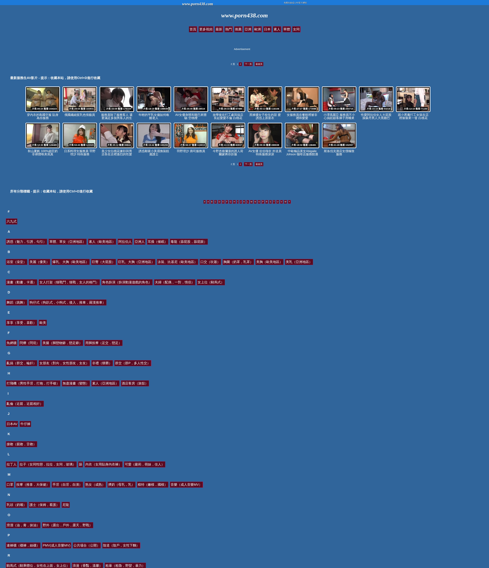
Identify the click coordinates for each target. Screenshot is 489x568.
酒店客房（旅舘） (135, 383)
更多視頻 (206, 29)
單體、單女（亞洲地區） (67, 242)
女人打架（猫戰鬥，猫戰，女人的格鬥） (69, 282)
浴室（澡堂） (16, 262)
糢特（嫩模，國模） (153, 484)
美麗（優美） (39, 262)
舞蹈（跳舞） (16, 302)
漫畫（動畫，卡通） (21, 282)
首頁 (193, 29)
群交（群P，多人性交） (132, 363)
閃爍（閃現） (29, 343)
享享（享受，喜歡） (21, 323)
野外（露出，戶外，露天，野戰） (67, 525)
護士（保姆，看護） (44, 505)
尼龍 (65, 505)
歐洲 (257, 29)
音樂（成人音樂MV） (186, 484)
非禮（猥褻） (102, 363)
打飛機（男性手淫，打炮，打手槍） (33, 383)
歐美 (42, 323)
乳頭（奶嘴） (16, 505)
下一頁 (248, 64)
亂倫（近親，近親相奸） (25, 404)
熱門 (228, 29)
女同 (296, 29)
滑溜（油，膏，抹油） (23, 525)
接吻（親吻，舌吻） (21, 444)
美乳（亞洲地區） (299, 262)
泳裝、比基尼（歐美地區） (177, 262)
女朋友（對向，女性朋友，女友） (64, 363)
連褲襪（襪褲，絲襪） (23, 545)
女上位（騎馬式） (211, 282)
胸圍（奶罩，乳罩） (238, 262)
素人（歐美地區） (102, 242)
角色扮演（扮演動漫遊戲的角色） (127, 282)
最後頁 (259, 64)
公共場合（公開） (86, 545)
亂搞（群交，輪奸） (21, 363)
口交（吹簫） (210, 262)
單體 (286, 29)
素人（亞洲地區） (105, 383)
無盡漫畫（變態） (76, 383)
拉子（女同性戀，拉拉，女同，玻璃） (48, 464)
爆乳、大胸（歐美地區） (70, 262)
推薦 (238, 29)
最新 (219, 29)
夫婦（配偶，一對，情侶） (175, 282)
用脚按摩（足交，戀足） (103, 343)
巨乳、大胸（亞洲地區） (136, 262)
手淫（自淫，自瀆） (67, 484)
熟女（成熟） (95, 484)
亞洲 (248, 29)
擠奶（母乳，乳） (121, 484)
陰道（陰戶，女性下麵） (121, 545)
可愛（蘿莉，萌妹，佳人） (145, 464)
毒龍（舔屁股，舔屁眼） (189, 242)
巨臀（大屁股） (103, 262)
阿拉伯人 (125, 242)
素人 (277, 29)
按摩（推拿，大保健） (32, 484)
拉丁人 (12, 464)
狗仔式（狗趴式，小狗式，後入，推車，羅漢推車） (68, 302)
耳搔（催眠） (158, 242)
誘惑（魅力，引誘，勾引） (26, 242)
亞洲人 (140, 242)
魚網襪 (12, 343)
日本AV (12, 424)
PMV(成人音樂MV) (56, 545)
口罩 (10, 484)
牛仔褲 (25, 424)
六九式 (12, 221)
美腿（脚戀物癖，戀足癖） (62, 343)
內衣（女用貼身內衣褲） (103, 464)
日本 (267, 29)
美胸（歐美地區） (269, 262)
